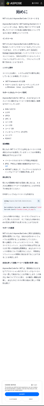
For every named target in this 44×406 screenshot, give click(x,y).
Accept (22, 394)
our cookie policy (17, 390)
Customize (13, 399)
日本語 (36, 3)
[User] (41, 3)
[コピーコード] (38, 201)
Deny (31, 399)
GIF (6, 166)
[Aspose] (14, 3)
